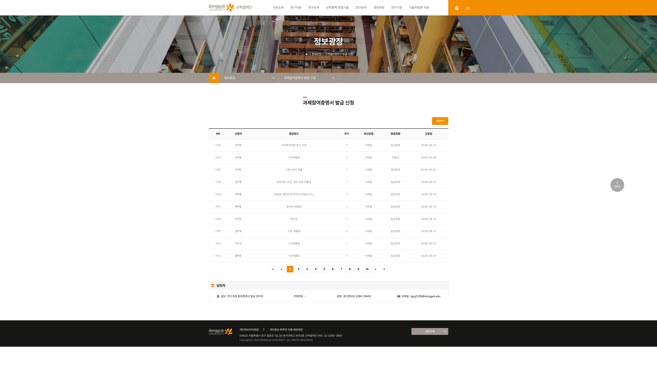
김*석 (238, 231)
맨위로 (617, 186)
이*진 (238, 145)
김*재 (238, 182)
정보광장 (316, 54)
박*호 (238, 206)
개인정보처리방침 (249, 329)
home (214, 78)
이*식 (238, 243)
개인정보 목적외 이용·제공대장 (286, 329)
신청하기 (440, 120)
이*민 (238, 169)
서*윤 (238, 157)
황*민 (238, 255)
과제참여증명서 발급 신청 (339, 54)
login (457, 8)
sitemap (467, 8)
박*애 (238, 194)
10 (367, 269)
